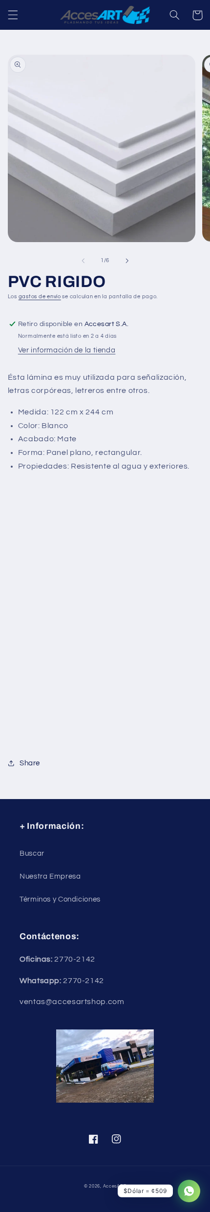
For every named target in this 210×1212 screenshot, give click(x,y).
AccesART (114, 1186)
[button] (12, 15)
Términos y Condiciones (60, 899)
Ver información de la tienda (67, 350)
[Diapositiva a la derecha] (127, 260)
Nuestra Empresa (50, 876)
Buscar (32, 853)
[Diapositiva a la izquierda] (83, 260)
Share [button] (30, 763)
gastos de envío (40, 296)
